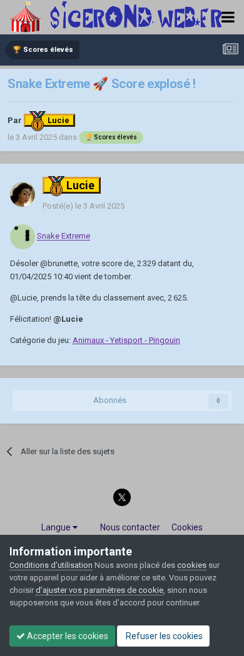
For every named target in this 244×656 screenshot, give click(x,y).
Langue (57, 527)
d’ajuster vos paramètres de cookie (99, 590)
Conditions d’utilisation (51, 565)
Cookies (187, 527)
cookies (191, 565)
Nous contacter (130, 527)
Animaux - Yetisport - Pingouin (126, 340)
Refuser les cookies (163, 636)
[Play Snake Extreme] (22, 236)
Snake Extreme (63, 236)
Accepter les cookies (66, 636)
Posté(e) (84, 206)
